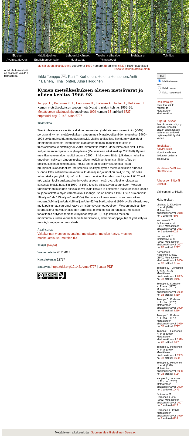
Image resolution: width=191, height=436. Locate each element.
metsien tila (69, 238)
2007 (180, 244)
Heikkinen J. (136, 103)
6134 (177, 373)
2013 (180, 228)
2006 (180, 260)
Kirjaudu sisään (167, 121)
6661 (177, 342)
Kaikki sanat (169, 88)
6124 (175, 418)
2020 (180, 386)
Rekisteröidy (165, 102)
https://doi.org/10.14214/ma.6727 (60, 116)
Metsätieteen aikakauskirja (54, 65)
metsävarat (89, 233)
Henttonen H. (85, 103)
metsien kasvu (109, 233)
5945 (177, 278)
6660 (177, 358)
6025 (175, 231)
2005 (180, 276)
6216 (177, 310)
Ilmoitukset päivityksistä (164, 147)
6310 (177, 294)
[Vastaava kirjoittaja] (63, 77)
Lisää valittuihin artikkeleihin (132, 69)
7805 (175, 215)
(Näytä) (52, 245)
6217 (177, 247)
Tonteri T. (119, 103)
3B (105, 65)
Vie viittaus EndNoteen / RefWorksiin (169, 169)
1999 (89, 65)
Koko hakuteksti (171, 92)
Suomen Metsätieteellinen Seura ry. (113, 432)
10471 (175, 389)
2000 (180, 292)
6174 (177, 263)
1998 (180, 371)
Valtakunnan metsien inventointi (59, 233)
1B (162, 263)
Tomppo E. (45, 103)
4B (162, 310)
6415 (175, 405)
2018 (180, 212)
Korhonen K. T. (64, 103)
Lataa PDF (106, 266)
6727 (121, 65)
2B (162, 247)
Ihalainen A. (104, 103)
